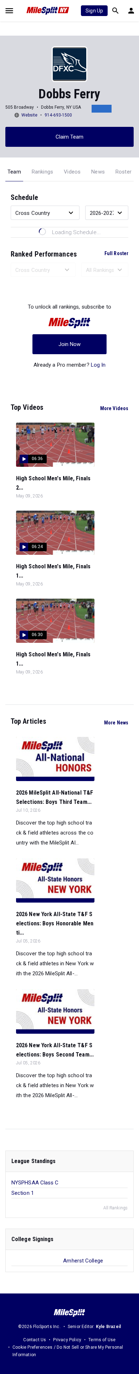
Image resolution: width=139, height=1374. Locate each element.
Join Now (69, 344)
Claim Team (70, 137)
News (98, 172)
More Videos (114, 408)
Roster (123, 172)
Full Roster (116, 253)
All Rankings (115, 1207)
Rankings (42, 172)
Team (14, 172)
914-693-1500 (58, 115)
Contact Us (34, 1339)
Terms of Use (101, 1339)
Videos (72, 172)
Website (29, 115)
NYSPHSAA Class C (35, 1182)
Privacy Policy (67, 1339)
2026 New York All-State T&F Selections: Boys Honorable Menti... (54, 923)
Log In (98, 365)
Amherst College (83, 1260)
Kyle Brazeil (108, 1326)
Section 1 (22, 1193)
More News (116, 722)
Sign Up (94, 11)
